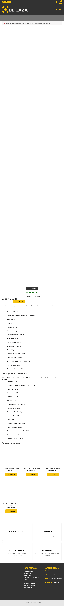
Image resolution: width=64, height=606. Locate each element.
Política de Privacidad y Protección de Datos (30, 582)
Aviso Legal (27, 575)
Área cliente (27, 573)
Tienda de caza (28, 571)
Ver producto (11, 474)
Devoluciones (28, 587)
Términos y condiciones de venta (31, 578)
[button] (6, 2)
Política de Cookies (29, 585)
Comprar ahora (32, 288)
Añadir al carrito (19, 301)
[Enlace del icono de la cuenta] (56, 2)
